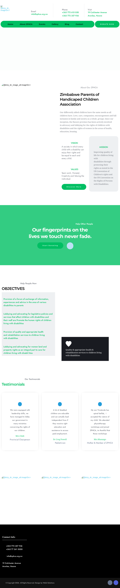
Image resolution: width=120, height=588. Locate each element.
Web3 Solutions (48, 583)
